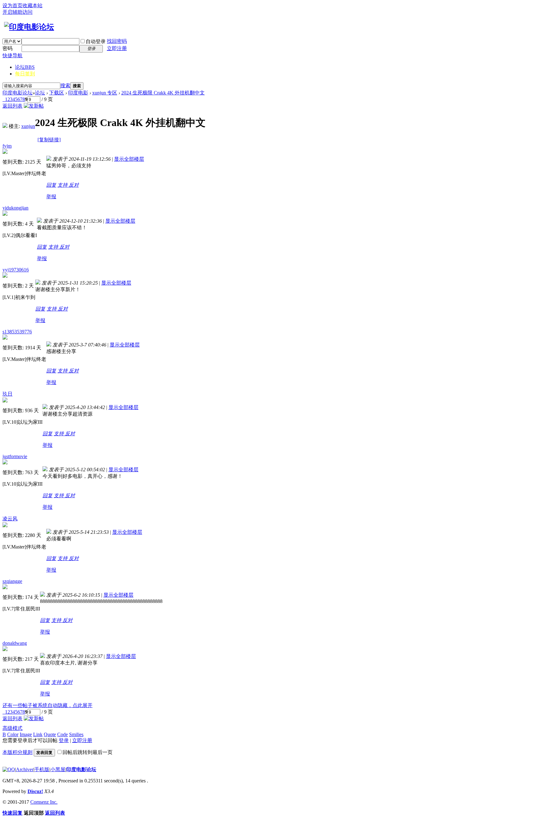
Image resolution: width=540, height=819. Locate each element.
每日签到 (25, 73)
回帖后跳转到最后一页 (87, 752)
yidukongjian (15, 207)
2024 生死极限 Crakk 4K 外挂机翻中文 (163, 92)
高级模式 (12, 728)
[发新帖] (34, 106)
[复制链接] (49, 139)
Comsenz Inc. (44, 802)
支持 (63, 185)
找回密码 (117, 41)
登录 (64, 740)
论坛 (25, 67)
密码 (7, 48)
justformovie (14, 456)
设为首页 (12, 5)
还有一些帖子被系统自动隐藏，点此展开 (47, 705)
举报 (51, 196)
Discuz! (35, 791)
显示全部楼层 (129, 159)
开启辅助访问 (17, 12)
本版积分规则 (17, 752)
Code (62, 734)
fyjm (7, 146)
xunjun (28, 126)
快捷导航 (12, 55)
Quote (50, 734)
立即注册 (117, 48)
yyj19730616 (15, 269)
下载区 (56, 92)
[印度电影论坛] (28, 27)
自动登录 (96, 41)
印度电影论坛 (17, 92)
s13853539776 (17, 331)
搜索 (65, 85)
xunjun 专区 (104, 92)
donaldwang (14, 643)
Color (12, 734)
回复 (51, 185)
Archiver (24, 769)
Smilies (76, 734)
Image (26, 734)
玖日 (7, 394)
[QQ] (8, 769)
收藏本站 (32, 5)
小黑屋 (57, 769)
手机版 (41, 769)
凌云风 (10, 518)
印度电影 (78, 92)
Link (37, 734)
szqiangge (12, 581)
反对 (74, 185)
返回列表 (12, 106)
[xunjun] (5, 126)
